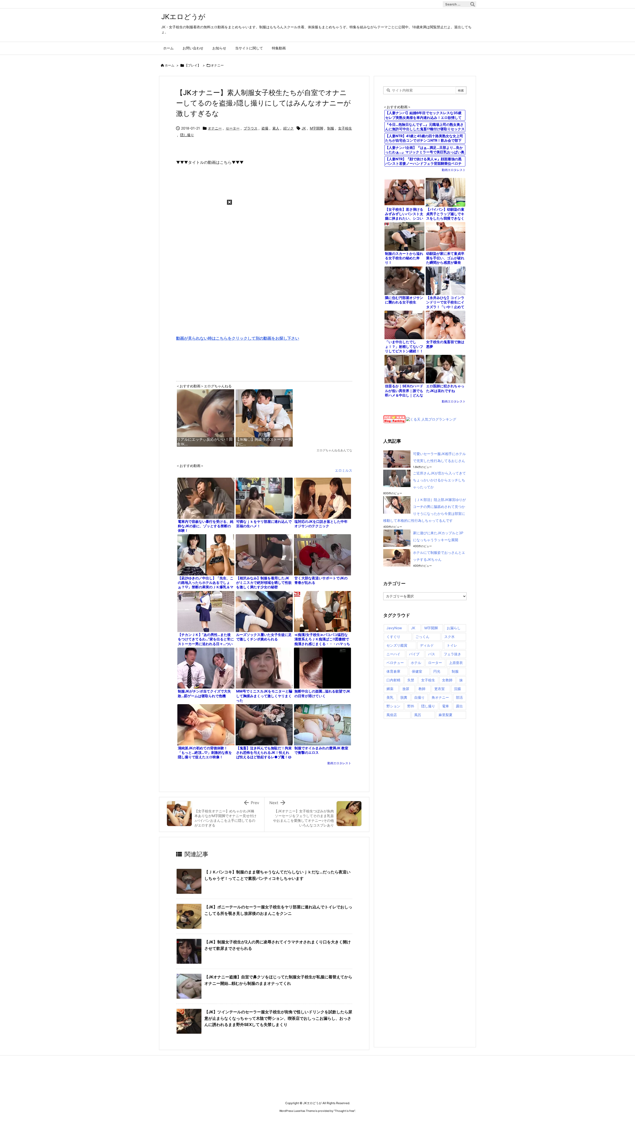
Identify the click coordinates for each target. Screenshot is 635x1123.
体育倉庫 (393, 671)
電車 (445, 706)
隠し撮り (187, 135)
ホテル (416, 663)
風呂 (417, 715)
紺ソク (288, 128)
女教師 (447, 680)
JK (304, 128)
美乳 (389, 697)
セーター (233, 128)
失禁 (410, 680)
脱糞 (403, 697)
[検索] (472, 4)
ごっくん (422, 636)
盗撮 (264, 128)
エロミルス (343, 470)
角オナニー (440, 697)
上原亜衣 (456, 663)
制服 (330, 128)
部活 (459, 697)
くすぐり (393, 636)
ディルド (427, 645)
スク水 (449, 636)
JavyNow (394, 628)
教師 (421, 689)
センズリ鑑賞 (396, 645)
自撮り (419, 697)
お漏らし (454, 628)
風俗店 (391, 715)
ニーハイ (393, 654)
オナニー (217, 65)
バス (431, 654)
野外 (410, 706)
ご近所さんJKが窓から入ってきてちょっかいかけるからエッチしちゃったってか (439, 480)
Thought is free (344, 1111)
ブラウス (250, 128)
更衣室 (439, 689)
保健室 (417, 671)
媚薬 (389, 689)
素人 (275, 128)
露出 (459, 706)
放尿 (405, 689)
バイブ (414, 654)
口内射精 (393, 680)
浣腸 (457, 689)
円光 (436, 671)
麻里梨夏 (445, 715)
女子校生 (345, 128)
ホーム (169, 65)
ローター (435, 663)
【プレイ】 (193, 65)
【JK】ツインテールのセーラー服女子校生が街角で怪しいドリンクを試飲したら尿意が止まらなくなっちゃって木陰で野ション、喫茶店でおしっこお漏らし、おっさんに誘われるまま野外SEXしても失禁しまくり (278, 1018)
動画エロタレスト (339, 763)
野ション (393, 706)
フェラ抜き (452, 654)
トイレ (452, 645)
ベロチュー (395, 663)
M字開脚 (316, 128)
